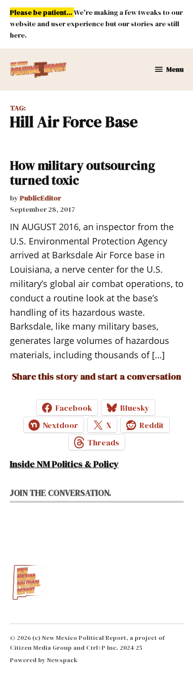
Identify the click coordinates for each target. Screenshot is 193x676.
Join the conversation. (60, 493)
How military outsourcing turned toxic (82, 173)
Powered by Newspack (44, 660)
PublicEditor (40, 198)
